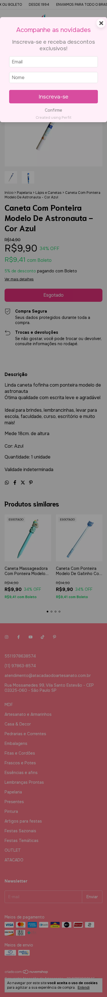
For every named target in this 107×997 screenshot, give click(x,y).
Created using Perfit (53, 117)
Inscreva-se (53, 96)
